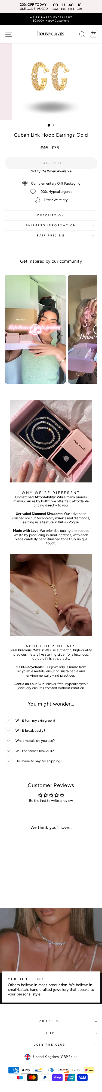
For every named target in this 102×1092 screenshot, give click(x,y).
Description (50, 215)
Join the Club (49, 1044)
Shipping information (51, 225)
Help (50, 1033)
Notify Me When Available (51, 171)
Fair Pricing (51, 235)
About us (49, 1021)
